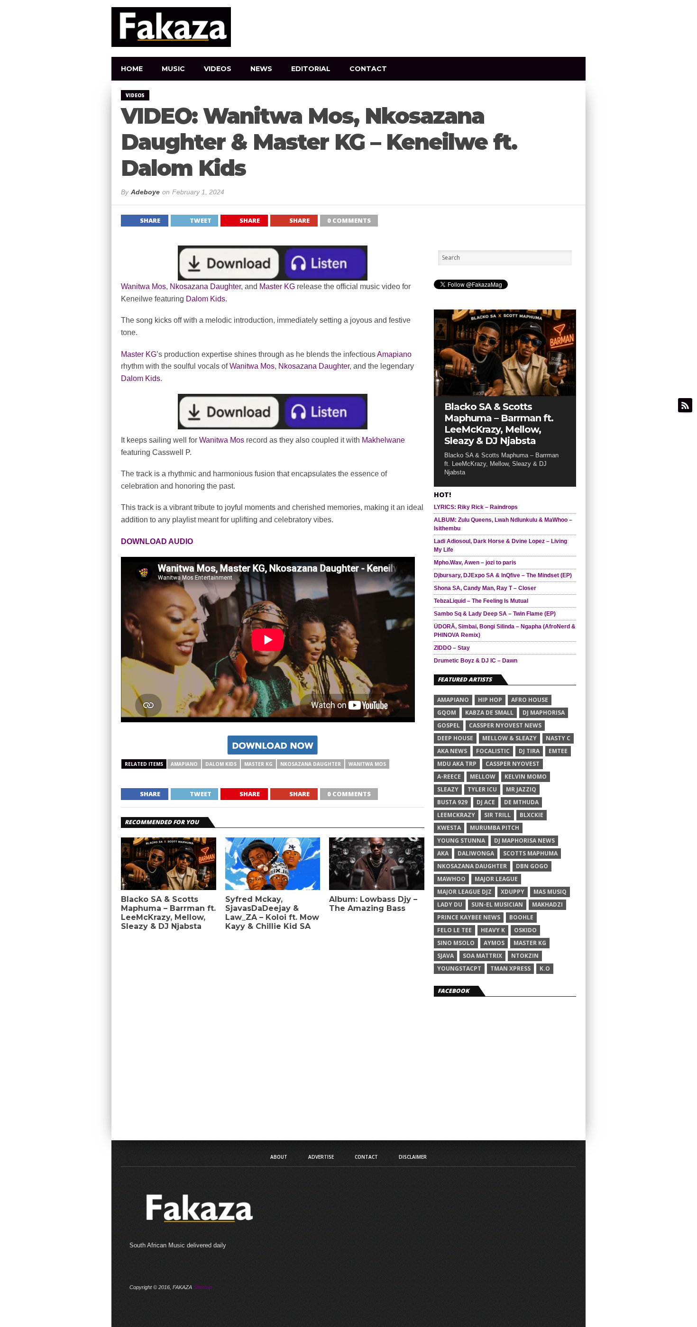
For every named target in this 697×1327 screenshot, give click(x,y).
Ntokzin (525, 956)
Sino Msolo (456, 943)
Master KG (277, 286)
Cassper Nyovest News (505, 725)
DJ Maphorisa (544, 713)
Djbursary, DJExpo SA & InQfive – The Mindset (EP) (503, 575)
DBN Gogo (532, 866)
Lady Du (449, 904)
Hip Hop (490, 700)
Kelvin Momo (525, 777)
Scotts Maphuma (530, 853)
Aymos (494, 943)
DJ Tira (529, 751)
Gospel (448, 725)
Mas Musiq (550, 892)
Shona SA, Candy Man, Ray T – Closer (485, 588)
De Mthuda (521, 802)
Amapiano (394, 354)
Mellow (482, 777)
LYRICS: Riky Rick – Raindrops (476, 507)
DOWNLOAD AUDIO (157, 541)
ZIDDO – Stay (452, 648)
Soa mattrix (482, 956)
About (278, 1156)
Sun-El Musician (497, 904)
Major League (496, 879)
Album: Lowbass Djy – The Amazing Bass (373, 904)
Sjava (445, 956)
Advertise (321, 1156)
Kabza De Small (489, 713)
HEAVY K (493, 930)
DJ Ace (486, 802)
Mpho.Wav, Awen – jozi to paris (475, 562)
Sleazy (448, 789)
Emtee (558, 751)
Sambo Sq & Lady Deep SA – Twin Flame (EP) (495, 613)
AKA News (452, 751)
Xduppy (512, 892)
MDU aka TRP (457, 764)
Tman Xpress (510, 968)
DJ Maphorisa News (524, 840)
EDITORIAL (310, 68)
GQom (446, 713)
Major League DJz (464, 892)
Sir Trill (497, 815)
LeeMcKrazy (456, 815)
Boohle (521, 917)
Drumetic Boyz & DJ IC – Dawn (475, 660)
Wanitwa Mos (143, 286)
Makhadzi (547, 904)
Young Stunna (461, 840)
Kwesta (449, 828)
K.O (545, 968)
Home (132, 68)
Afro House (529, 700)
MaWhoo (451, 879)
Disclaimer (413, 1156)
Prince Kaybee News (468, 917)
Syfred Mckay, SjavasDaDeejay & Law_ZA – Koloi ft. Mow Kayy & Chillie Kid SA (272, 913)
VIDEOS (217, 68)
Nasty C (558, 738)
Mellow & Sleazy (509, 738)
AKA (443, 853)
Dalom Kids (205, 299)
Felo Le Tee (454, 930)
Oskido (525, 930)
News (261, 68)
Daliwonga (476, 853)
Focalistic (493, 751)
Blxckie (531, 815)
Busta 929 (452, 802)
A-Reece (449, 777)
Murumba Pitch (494, 828)
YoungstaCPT (459, 968)
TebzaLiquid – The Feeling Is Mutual (481, 601)
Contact (368, 68)
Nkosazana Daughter (205, 286)
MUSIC (173, 68)
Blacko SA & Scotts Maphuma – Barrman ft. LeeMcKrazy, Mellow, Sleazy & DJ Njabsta (168, 913)
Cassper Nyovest (513, 764)
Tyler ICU (482, 789)
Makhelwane (383, 440)
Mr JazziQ (521, 789)
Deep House (455, 738)
